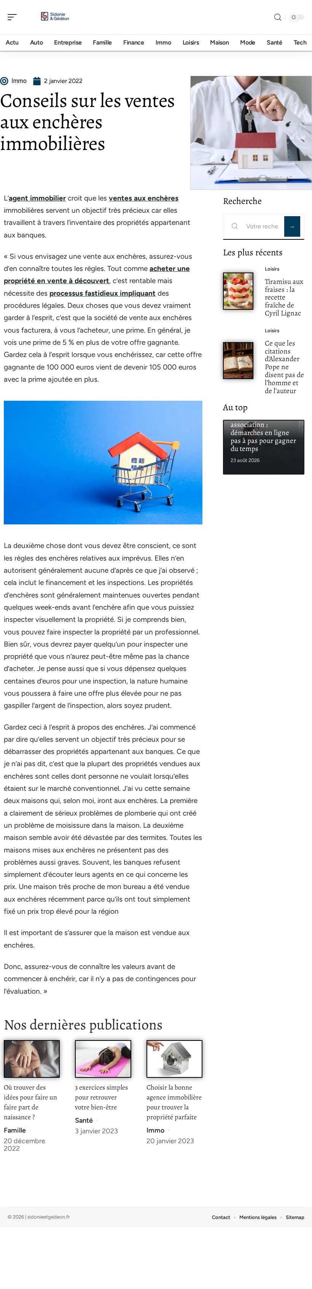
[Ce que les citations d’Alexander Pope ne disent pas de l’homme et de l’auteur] (238, 361)
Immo (155, 1130)
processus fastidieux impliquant (102, 293)
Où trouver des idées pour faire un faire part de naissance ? (30, 1102)
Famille (15, 1130)
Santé (84, 1120)
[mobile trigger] (14, 17)
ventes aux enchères (143, 198)
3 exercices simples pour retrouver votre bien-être (101, 1097)
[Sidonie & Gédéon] (55, 17)
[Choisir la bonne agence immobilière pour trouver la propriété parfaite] (174, 1058)
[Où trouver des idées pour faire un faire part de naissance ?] (31, 1058)
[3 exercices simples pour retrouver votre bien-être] (103, 1058)
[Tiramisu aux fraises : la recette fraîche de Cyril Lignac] (238, 291)
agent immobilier (37, 198)
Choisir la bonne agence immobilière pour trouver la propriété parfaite (174, 1102)
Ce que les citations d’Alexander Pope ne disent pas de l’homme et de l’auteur (284, 367)
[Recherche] (277, 17)
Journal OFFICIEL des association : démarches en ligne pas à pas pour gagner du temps (263, 432)
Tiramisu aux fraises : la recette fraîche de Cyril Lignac (284, 297)
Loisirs (272, 269)
